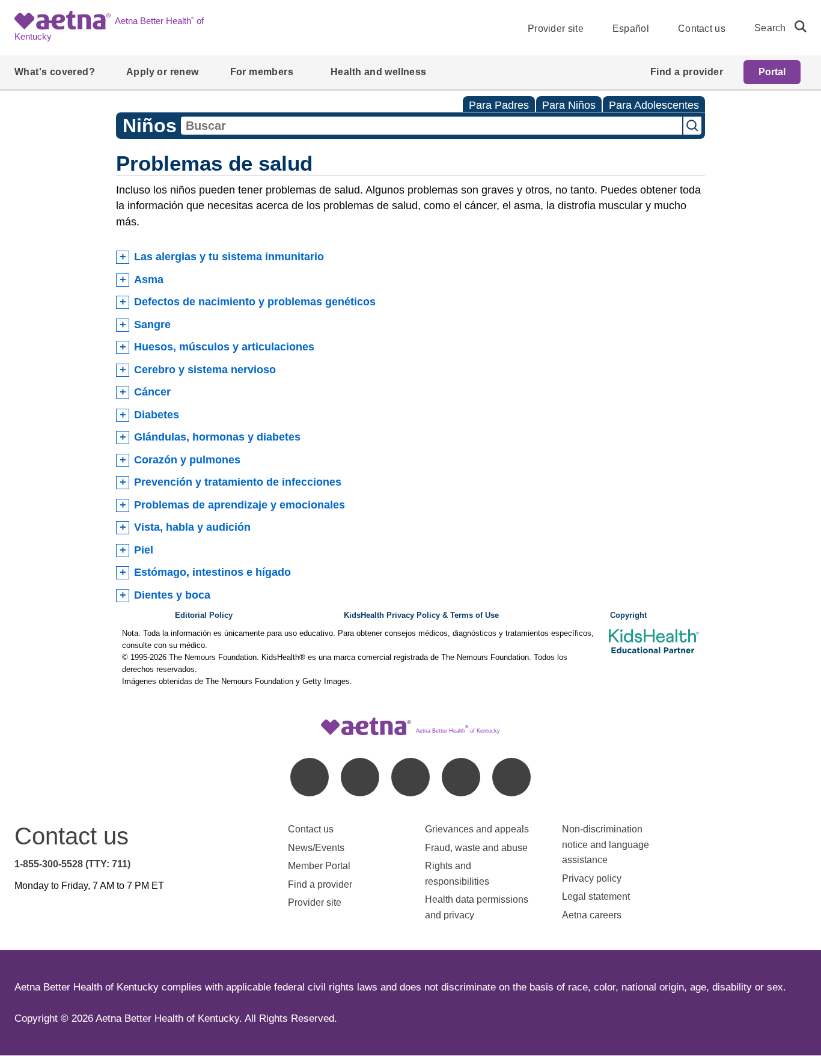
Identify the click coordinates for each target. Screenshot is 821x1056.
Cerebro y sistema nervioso (205, 370)
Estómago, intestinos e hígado (212, 572)
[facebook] (309, 777)
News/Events (316, 848)
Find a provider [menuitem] (686, 72)
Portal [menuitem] (772, 72)
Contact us (701, 28)
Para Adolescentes (654, 105)
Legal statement (597, 896)
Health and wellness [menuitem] (379, 72)
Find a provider (320, 884)
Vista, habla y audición (192, 527)
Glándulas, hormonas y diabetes (217, 437)
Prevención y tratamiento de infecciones (237, 482)
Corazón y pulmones (187, 460)
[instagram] (461, 777)
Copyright (628, 615)
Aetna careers (591, 915)
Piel (143, 550)
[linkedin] (360, 777)
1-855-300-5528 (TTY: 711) (72, 864)
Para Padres (499, 105)
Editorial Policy (204, 615)
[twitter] (410, 777)
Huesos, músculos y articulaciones (224, 347)
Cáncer (152, 392)
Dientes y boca (172, 595)
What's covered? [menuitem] (54, 72)
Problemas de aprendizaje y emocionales (239, 505)
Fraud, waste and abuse (476, 848)
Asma (148, 279)
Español (630, 28)
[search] (796, 26)
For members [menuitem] (261, 72)
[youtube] (511, 777)
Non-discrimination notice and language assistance (605, 844)
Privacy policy (591, 878)
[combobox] (431, 126)
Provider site (556, 28)
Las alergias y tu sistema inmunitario (229, 257)
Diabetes (156, 415)
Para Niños (569, 105)
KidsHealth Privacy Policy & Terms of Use (421, 615)
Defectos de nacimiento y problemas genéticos (255, 302)
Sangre (152, 325)
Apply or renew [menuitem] (162, 72)
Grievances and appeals (477, 829)
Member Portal (319, 866)
